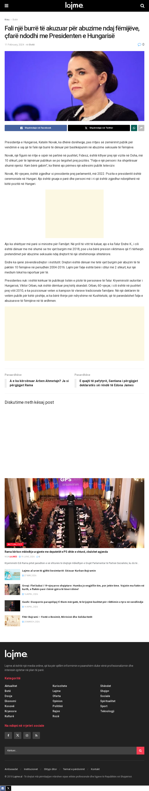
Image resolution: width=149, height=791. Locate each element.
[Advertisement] (74, 214)
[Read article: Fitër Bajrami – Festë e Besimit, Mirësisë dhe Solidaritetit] (12, 620)
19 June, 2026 (28, 557)
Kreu (7, 19)
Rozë (56, 716)
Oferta (57, 696)
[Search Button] (142, 6)
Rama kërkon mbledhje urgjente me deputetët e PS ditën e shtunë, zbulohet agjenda (56, 551)
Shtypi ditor (50, 769)
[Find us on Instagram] (27, 735)
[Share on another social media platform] (141, 128)
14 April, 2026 (31, 607)
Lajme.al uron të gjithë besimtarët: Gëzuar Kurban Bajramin (59, 570)
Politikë (58, 706)
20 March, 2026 (32, 622)
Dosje (8, 696)
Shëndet (105, 685)
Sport (103, 706)
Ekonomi (10, 701)
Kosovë (9, 706)
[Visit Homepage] (74, 6)
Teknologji (107, 711)
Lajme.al (17, 776)
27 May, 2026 (30, 575)
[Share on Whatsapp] (134, 128)
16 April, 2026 (31, 594)
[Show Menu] (6, 6)
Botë (15, 19)
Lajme (57, 691)
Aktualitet (15, 544)
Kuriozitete (60, 685)
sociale (105, 696)
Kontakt (95, 769)
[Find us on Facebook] (8, 735)
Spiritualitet (107, 701)
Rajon (56, 711)
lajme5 (13, 557)
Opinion (57, 701)
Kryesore (10, 711)
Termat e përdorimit (74, 769)
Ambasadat (11, 769)
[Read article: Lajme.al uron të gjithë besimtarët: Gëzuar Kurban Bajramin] (12, 574)
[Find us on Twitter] (17, 735)
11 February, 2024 (14, 44)
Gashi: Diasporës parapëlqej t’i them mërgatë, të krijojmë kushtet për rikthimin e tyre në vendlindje (82, 601)
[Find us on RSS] (36, 735)
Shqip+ (104, 691)
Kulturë (9, 716)
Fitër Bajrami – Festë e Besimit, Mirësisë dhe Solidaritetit (57, 616)
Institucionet (31, 769)
